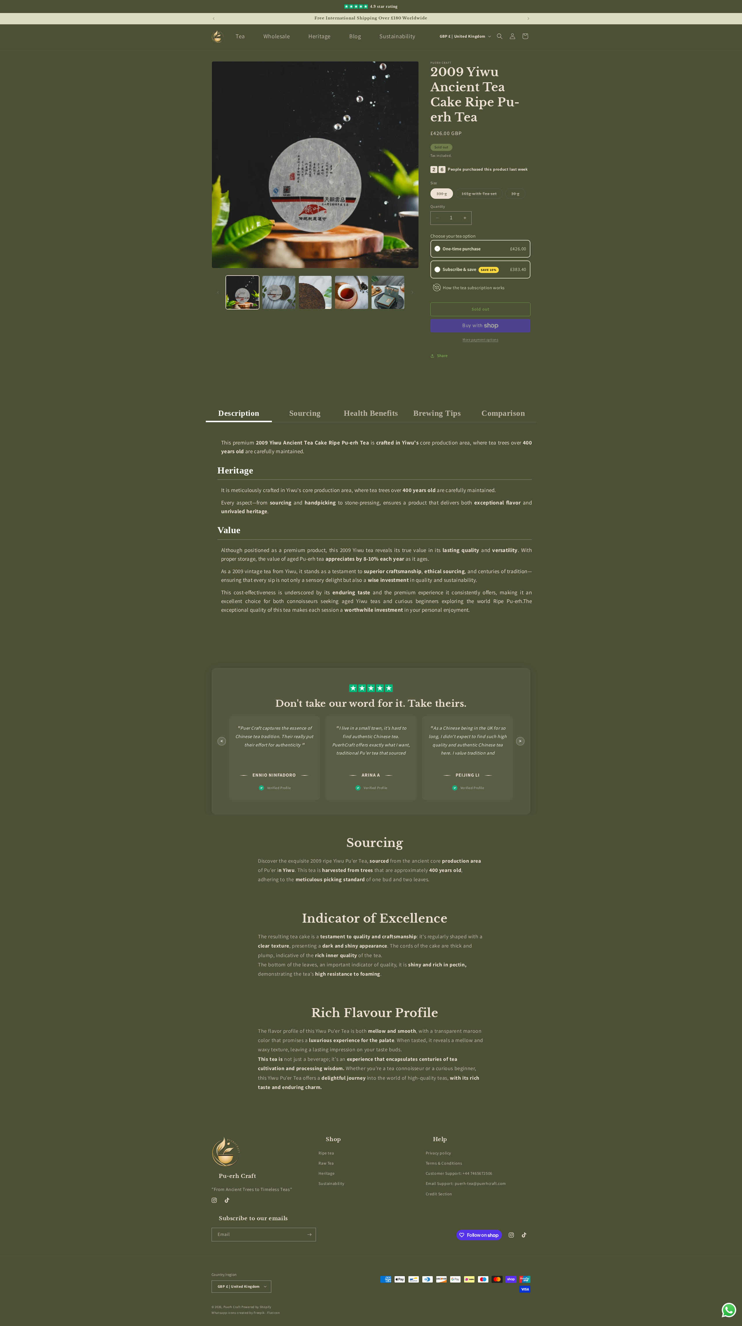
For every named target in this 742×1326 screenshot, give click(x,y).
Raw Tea (326, 1163)
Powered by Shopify (256, 1307)
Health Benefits (371, 413)
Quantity (437, 206)
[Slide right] (412, 292)
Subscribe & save (470, 269)
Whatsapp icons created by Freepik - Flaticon (246, 1313)
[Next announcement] (528, 18)
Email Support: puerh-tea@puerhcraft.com (466, 1183)
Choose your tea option (453, 236)
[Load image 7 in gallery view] (388, 292)
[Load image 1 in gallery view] (242, 292)
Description (238, 413)
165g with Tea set (482, 195)
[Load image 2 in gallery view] (278, 292)
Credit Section (439, 1193)
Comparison (503, 413)
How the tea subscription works (474, 287)
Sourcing (305, 413)
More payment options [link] (480, 339)
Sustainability (331, 1183)
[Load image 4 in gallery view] (351, 292)
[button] (499, 36)
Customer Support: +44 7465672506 (459, 1173)
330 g (445, 195)
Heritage (326, 1173)
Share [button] (442, 355)
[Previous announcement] (213, 18)
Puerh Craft (232, 1307)
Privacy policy (438, 1152)
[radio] (437, 249)
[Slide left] (218, 292)
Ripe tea (326, 1152)
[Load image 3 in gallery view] (315, 292)
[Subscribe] (309, 1234)
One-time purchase (462, 249)
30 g (518, 195)
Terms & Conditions (444, 1163)
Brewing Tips (437, 413)
